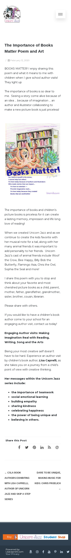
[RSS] (49, 447)
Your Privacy (13, 553)
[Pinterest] (34, 447)
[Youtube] (49, 551)
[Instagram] (37, 551)
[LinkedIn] (42, 447)
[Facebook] (19, 447)
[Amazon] (30, 551)
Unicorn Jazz (37, 232)
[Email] (57, 447)
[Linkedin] (61, 551)
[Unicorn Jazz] (12, 14)
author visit (25, 324)
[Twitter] (26, 447)
